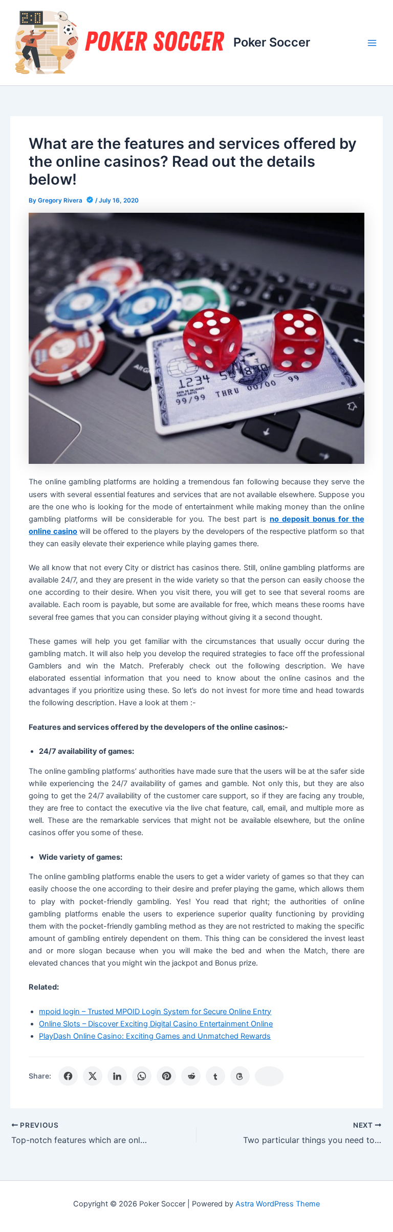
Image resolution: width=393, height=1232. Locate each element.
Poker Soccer (271, 42)
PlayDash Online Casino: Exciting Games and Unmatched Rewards (155, 1036)
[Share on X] (92, 1076)
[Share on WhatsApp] (141, 1076)
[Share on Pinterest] (166, 1076)
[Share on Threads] (240, 1076)
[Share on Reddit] (191, 1076)
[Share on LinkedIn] (117, 1076)
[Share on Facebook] (68, 1076)
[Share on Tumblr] (215, 1076)
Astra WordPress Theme (277, 1203)
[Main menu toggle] (372, 43)
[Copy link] (269, 1076)
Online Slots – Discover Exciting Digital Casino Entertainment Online (156, 1023)
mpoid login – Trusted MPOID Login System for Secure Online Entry (155, 1011)
